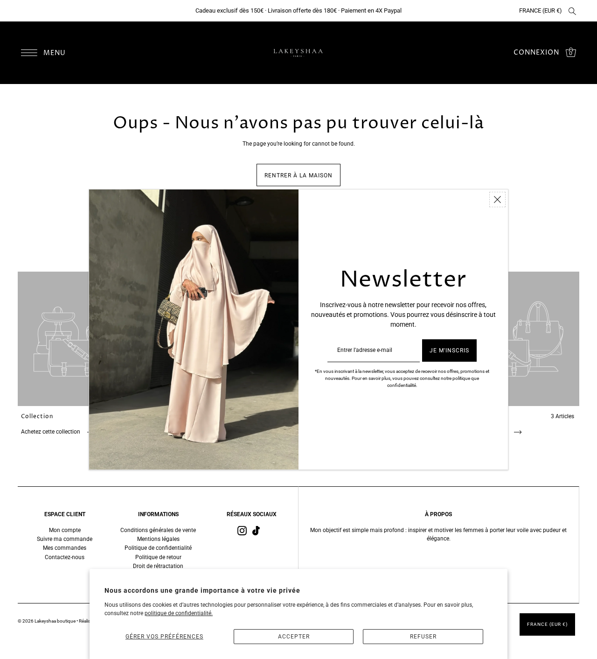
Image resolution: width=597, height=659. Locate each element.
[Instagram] (242, 530)
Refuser (423, 636)
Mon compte (65, 530)
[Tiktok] (256, 530)
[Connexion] (572, 10)
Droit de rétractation (158, 566)
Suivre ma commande (64, 539)
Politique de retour (158, 557)
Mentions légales (158, 539)
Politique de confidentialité (158, 548)
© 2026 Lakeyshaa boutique (47, 621)
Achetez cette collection (51, 431)
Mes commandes (64, 548)
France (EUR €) (540, 10)
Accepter (294, 636)
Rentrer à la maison (298, 175)
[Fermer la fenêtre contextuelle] (497, 199)
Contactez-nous (64, 557)
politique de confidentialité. (179, 613)
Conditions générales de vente (158, 530)
